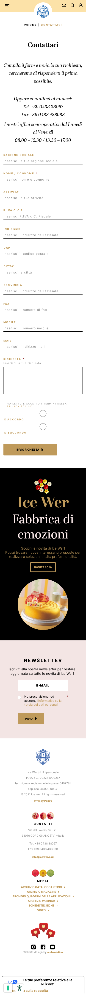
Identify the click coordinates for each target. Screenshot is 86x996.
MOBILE (9, 322)
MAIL (7, 340)
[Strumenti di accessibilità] (19, 988)
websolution (55, 952)
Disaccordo (15, 432)
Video (41, 910)
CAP (7, 247)
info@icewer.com (43, 857)
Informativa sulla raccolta (27, 990)
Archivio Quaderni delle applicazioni (41, 896)
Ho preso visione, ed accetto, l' (42, 700)
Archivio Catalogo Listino (41, 887)
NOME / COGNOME (20, 173)
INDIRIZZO (12, 229)
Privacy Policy (43, 801)
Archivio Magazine (41, 891)
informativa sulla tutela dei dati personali (42, 702)
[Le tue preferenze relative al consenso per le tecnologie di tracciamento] (8, 988)
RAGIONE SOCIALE (18, 155)
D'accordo (14, 419)
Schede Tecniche (41, 905)
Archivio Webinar (41, 901)
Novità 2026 (43, 567)
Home (32, 25)
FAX (6, 303)
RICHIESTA (14, 359)
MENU (8, 6)
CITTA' (9, 266)
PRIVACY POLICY (19, 406)
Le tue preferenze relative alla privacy (47, 982)
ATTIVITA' (11, 191)
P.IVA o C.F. (13, 210)
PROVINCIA (13, 285)
